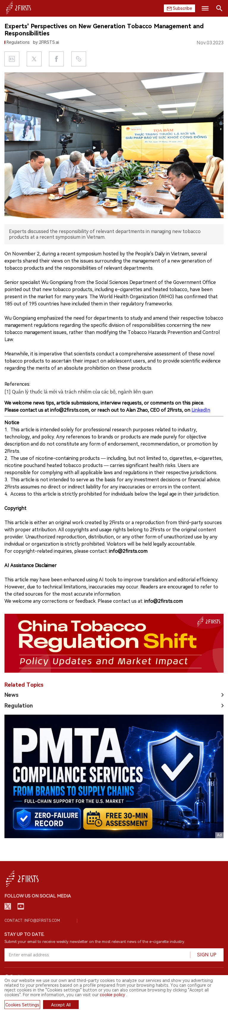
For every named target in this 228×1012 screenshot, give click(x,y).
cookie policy (112, 994)
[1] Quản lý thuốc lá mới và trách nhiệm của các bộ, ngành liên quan (78, 392)
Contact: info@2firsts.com (32, 921)
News (11, 695)
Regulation (18, 705)
